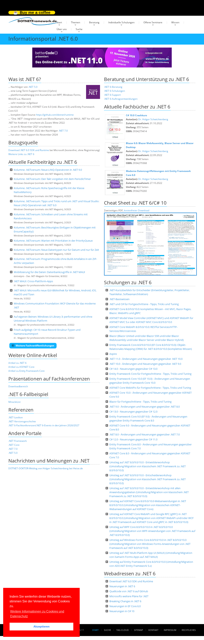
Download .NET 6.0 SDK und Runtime (28, 150)
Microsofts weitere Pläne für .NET (128, 596)
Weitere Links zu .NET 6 (21, 154)
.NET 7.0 (63, 130)
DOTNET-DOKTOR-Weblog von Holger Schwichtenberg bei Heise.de (45, 468)
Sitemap (138, 629)
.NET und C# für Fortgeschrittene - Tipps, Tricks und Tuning (144, 304)
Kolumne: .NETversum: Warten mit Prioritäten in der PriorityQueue (53, 240)
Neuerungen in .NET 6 (122, 586)
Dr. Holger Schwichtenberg (153, 119)
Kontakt (153, 629)
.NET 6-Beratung (113, 87)
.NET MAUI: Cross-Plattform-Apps (33, 281)
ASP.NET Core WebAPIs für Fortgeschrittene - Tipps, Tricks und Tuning (150, 387)
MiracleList (14, 402)
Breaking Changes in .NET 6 (125, 601)
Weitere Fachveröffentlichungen (34, 345)
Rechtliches (189, 629)
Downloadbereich (18, 386)
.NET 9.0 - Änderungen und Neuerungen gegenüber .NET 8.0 (144, 406)
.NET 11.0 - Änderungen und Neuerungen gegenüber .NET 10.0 (145, 359)
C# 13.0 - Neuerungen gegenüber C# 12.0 (133, 411)
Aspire (113, 354)
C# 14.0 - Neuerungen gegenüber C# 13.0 (133, 369)
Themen (75, 22)
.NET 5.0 (32, 87)
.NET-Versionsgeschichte (22, 421)
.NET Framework (17, 441)
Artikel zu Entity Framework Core (26, 371)
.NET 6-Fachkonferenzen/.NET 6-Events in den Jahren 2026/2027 (43, 425)
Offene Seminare (152, 22)
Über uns (62, 29)
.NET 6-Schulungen (114, 91)
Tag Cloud (122, 629)
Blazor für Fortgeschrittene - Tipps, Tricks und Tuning (140, 401)
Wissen (175, 22)
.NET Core (14, 445)
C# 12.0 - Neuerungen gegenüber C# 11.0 (133, 439)
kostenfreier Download (136, 210)
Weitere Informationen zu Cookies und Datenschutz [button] (37, 614)
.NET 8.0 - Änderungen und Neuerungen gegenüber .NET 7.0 (144, 434)
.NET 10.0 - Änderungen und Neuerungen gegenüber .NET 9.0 (145, 364)
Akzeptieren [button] (41, 626)
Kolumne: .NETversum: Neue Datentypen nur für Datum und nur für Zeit (56, 250)
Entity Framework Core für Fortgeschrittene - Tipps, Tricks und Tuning (150, 374)
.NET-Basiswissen (119, 299)
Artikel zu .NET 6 (17, 363)
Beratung (94, 22)
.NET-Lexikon (15, 417)
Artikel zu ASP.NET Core (21, 367)
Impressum (170, 629)
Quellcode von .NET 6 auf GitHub (128, 591)
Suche (79, 29)
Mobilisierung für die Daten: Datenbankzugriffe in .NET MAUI (49, 272)
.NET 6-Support (112, 95)
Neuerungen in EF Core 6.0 (125, 606)
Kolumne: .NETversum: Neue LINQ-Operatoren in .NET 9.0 (48, 170)
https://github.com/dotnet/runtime (55, 114)
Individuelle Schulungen (121, 22)
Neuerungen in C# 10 (121, 611)
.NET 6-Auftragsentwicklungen (120, 98)
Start (59, 22)
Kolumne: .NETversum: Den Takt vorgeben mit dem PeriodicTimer (52, 179)
